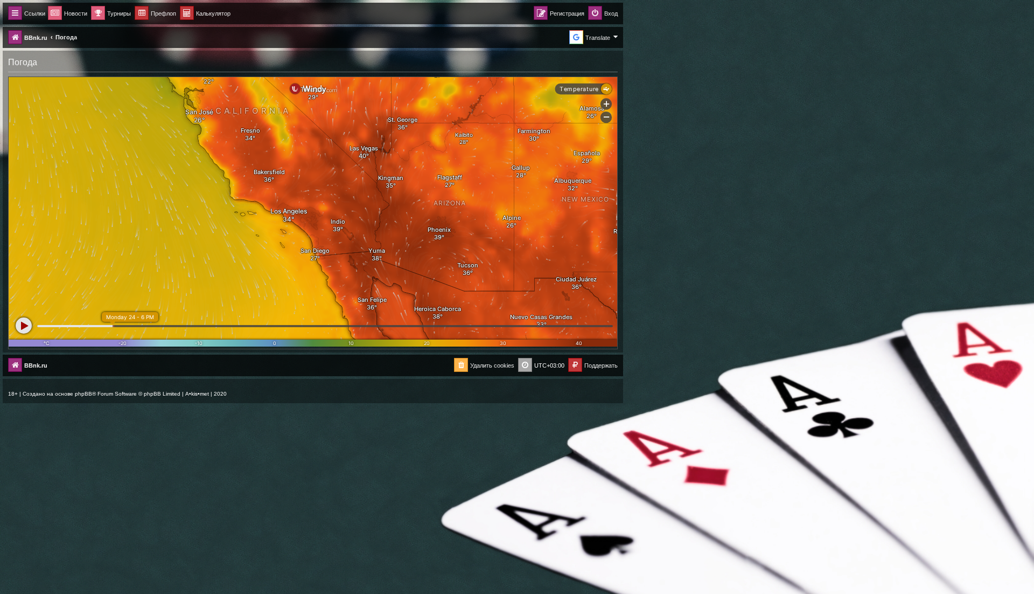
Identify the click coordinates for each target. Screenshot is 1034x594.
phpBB (83, 394)
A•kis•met (197, 394)
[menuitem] (205, 14)
